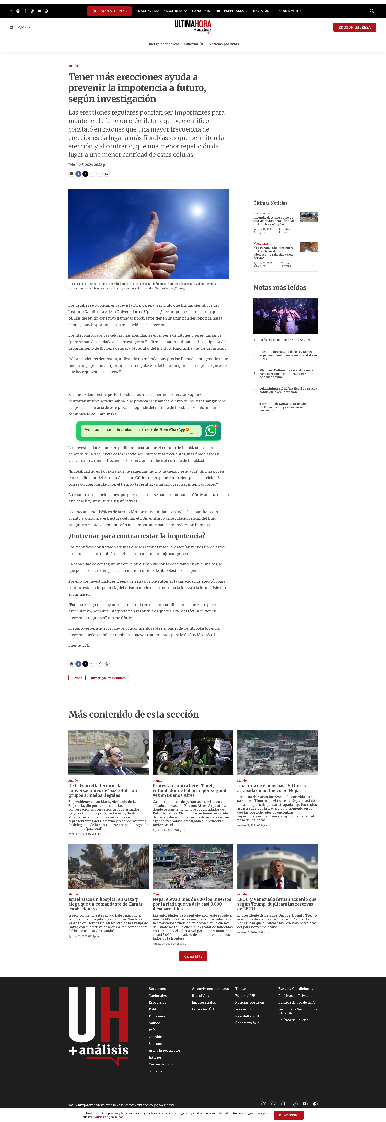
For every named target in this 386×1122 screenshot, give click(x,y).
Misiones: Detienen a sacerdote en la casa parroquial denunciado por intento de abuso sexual (288, 374)
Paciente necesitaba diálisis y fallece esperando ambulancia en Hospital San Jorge (288, 355)
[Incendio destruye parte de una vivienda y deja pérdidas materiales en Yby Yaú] (309, 217)
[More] (185, 11)
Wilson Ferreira (285, 264)
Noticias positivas (224, 44)
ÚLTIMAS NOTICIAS (109, 11)
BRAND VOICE (289, 11)
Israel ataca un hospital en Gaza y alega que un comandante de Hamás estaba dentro (105, 904)
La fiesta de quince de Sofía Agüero (285, 340)
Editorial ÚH (194, 44)
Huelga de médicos (163, 44)
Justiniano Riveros (285, 231)
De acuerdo (288, 1115)
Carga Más (193, 956)
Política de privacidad (108, 1117)
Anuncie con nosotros (210, 989)
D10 (217, 11)
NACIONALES (149, 11)
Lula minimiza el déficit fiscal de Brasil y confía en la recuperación (288, 390)
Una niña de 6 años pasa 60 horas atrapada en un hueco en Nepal (271, 788)
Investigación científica (108, 678)
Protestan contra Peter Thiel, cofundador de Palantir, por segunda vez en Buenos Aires (191, 790)
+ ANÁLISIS (201, 11)
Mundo (73, 66)
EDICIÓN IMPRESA (355, 27)
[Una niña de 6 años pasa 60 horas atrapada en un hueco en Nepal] (277, 752)
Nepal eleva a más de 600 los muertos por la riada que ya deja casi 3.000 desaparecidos (192, 904)
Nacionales (261, 213)
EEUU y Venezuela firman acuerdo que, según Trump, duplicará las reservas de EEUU (277, 904)
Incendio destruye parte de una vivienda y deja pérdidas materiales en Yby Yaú (274, 221)
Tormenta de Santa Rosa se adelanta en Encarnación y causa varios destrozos (286, 407)
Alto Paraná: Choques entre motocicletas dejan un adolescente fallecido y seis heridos (273, 253)
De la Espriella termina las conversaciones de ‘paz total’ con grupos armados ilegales (102, 790)
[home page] (193, 27)
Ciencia (77, 678)
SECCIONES (173, 11)
